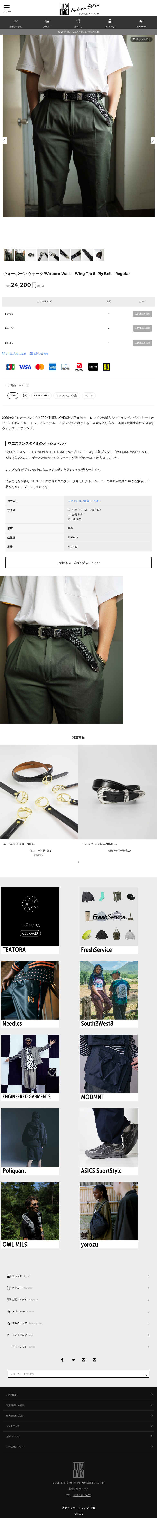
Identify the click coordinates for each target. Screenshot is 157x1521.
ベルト (89, 395)
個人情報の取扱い (15, 1415)
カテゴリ (22, 1287)
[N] (25, 395)
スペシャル (23, 1311)
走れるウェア (27, 1323)
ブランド (21, 1276)
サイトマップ (13, 1426)
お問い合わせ (41, 353)
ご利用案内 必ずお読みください (78, 563)
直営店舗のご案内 (15, 1446)
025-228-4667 (82, 1495)
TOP (13, 395)
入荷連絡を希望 (142, 313)
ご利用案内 (11, 1394)
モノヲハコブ (22, 1334)
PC (93, 1508)
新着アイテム (25, 1299)
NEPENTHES (41, 395)
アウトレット (23, 1346)
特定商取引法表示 (15, 1405)
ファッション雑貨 (66, 395)
